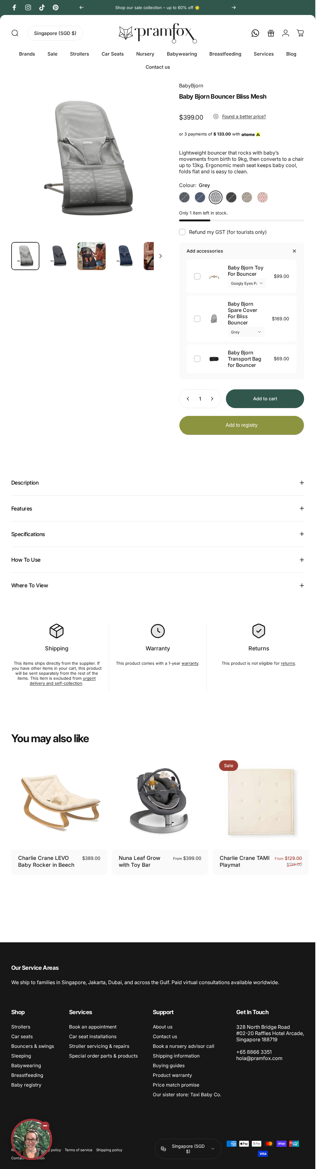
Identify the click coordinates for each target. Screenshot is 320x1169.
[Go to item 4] (158, 256)
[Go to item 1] (58, 256)
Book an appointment (93, 1027)
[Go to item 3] (125, 256)
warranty (190, 663)
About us (162, 1027)
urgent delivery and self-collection (63, 681)
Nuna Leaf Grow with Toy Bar (139, 861)
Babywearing (26, 1065)
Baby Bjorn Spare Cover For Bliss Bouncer (242, 313)
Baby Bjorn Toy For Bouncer (245, 270)
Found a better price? (244, 116)
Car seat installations (93, 1036)
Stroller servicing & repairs (99, 1046)
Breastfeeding (27, 1075)
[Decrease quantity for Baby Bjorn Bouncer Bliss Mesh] (186, 399)
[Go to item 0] (25, 256)
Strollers (20, 1027)
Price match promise (176, 1085)
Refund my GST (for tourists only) (228, 232)
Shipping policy (109, 1150)
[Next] (234, 7)
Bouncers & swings (32, 1046)
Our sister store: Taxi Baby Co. (187, 1094)
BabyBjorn (191, 85)
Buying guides (169, 1065)
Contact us (165, 1036)
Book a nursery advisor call (183, 1046)
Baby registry (26, 1085)
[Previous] (81, 7)
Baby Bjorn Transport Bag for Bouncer (244, 358)
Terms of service (78, 1150)
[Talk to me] (31, 1139)
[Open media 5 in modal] (89, 159)
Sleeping (21, 1056)
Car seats (22, 1036)
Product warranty (172, 1075)
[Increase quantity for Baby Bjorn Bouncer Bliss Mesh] (213, 399)
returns (288, 663)
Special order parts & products (103, 1056)
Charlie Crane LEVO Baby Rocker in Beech (46, 861)
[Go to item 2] (92, 256)
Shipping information (176, 1056)
